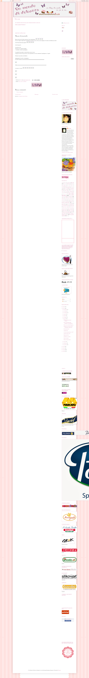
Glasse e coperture (71, 192)
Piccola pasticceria (65, 202)
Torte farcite (64, 213)
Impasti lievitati (69, 196)
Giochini (66, 192)
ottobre (65, 311)
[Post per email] (32, 79)
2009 (64, 351)
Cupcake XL (66, 330)
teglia (72, 212)
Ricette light (72, 205)
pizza (65, 203)
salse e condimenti (23, 81)
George (63, 192)
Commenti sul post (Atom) (23, 96)
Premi (71, 203)
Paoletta (21, 79)
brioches (65, 183)
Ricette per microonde (71, 207)
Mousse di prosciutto (67, 339)
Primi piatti (64, 204)
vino (67, 215)
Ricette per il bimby (66, 206)
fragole (63, 191)
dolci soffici (66, 190)
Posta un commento (20, 92)
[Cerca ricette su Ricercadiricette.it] (65, 22)
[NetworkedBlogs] (68, 619)
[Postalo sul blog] (35, 80)
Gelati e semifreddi (70, 191)
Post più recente (18, 94)
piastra (68, 201)
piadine (65, 201)
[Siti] (65, 178)
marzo (65, 341)
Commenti (65, 301)
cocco (62, 187)
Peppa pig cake (66, 335)
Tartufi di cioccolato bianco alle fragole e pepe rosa (68, 327)
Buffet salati (68, 183)
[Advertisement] (29, 29)
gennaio (65, 344)
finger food (71, 190)
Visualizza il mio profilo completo (67, 152)
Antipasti (68, 182)
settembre (65, 312)
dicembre (65, 309)
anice (65, 182)
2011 (64, 348)
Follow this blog (68, 620)
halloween (64, 194)
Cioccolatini (64, 186)
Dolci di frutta (65, 189)
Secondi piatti (64, 210)
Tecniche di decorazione (66, 212)
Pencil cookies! (66, 338)
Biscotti (72, 182)
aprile (65, 318)
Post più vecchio (55, 94)
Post (64, 299)
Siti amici (70, 211)
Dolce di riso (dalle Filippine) (68, 325)
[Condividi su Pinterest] (39, 80)
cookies (72, 187)
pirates (62, 203)
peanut (71, 200)
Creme (63, 188)
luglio (65, 315)
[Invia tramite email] (34, 80)
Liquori (63, 197)
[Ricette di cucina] (65, 613)
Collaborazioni (67, 187)
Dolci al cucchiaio (71, 188)
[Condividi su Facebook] (38, 80)
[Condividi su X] (37, 80)
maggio (65, 317)
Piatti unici (71, 201)
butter (72, 183)
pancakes (63, 200)
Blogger (59, 670)
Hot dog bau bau (66, 329)
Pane (66, 200)
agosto (65, 314)
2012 (64, 346)
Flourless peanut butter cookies (67, 320)
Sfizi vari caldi (71, 210)
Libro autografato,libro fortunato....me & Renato (68, 323)
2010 (64, 349)
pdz (68, 200)
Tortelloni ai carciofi (67, 336)
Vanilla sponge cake (67, 333)
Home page (17, 19)
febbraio (65, 343)
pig (72, 202)
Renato (68, 204)
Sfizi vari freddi (65, 211)
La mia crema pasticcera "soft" (69, 332)
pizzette (68, 203)
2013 (64, 308)
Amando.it (63, 368)
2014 (64, 306)
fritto (65, 191)
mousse (20, 81)
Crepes (66, 188)
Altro (62, 182)
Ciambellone (65, 250)
